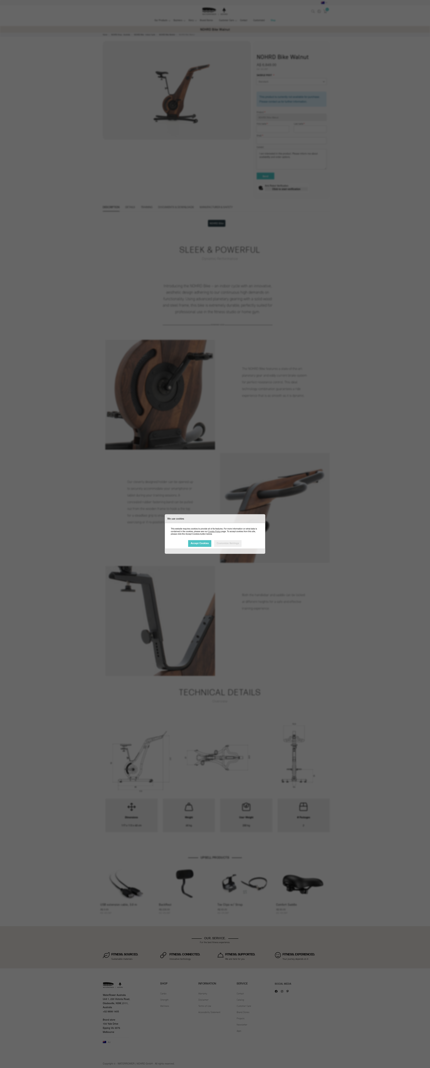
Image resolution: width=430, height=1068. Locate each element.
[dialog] (215, 534)
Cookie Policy (214, 531)
